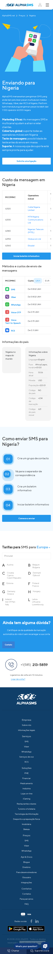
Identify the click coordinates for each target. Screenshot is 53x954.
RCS (27, 762)
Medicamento (26, 783)
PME (26, 773)
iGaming (26, 799)
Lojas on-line (26, 793)
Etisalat (31, 245)
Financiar (26, 778)
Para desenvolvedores (26, 872)
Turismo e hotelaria (26, 809)
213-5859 (34, 665)
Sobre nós (26, 725)
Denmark (37, 573)
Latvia (34, 599)
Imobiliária (26, 824)
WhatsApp (26, 752)
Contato (8, 645)
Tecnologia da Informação (26, 814)
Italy (7, 604)
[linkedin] (37, 921)
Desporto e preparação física (26, 819)
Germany (11, 591)
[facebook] (32, 921)
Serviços (26, 736)
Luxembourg (37, 604)
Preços (22, 15)
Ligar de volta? (18, 679)
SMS (27, 741)
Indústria (27, 788)
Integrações (26, 882)
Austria (10, 565)
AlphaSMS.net (8, 15)
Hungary (36, 591)
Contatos (26, 894)
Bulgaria (36, 567)
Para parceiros (26, 899)
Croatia (10, 573)
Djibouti (36, 575)
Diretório (26, 867)
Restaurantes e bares (26, 804)
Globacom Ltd (34, 239)
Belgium (36, 565)
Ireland (8, 599)
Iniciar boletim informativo (26, 256)
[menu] (47, 5)
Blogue (26, 862)
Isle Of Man (10, 602)
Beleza (26, 829)
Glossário (26, 877)
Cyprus (10, 575)
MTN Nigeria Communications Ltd (35, 220)
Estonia (10, 583)
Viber (26, 746)
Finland (35, 583)
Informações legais (26, 730)
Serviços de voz (26, 757)
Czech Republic (14, 578)
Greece (10, 594)
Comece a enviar (26, 518)
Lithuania (36, 602)
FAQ (27, 904)
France (35, 586)
